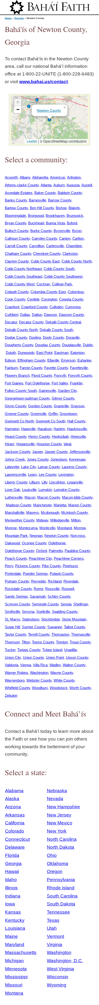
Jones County (38, 459)
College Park (62, 284)
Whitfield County (17, 688)
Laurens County (74, 467)
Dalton (37, 315)
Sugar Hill (12, 627)
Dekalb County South (56, 330)
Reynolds (38, 581)
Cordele (33, 299)
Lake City (28, 467)
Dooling (35, 337)
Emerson (68, 360)
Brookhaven (55, 216)
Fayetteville (79, 368)
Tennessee (58, 912)
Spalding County (64, 611)
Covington (49, 299)
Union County (33, 657)
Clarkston (70, 253)
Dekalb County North (21, 330)
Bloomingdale (15, 216)
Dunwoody (26, 353)
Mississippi (16, 976)
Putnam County (17, 581)
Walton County (74, 665)
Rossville (52, 589)
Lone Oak (12, 490)
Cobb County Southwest (63, 276)
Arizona (13, 806)
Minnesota (16, 968)
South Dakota (61, 903)
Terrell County (39, 634)
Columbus (76, 292)
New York (57, 831)
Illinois (11, 887)
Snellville (43, 611)
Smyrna (28, 611)
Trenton (62, 642)
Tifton (26, 642)
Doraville (73, 337)
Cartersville (55, 246)
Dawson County (71, 315)
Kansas (13, 912)
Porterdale (13, 574)
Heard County (15, 436)
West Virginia (60, 968)
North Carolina (62, 839)
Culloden (56, 307)
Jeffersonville (79, 452)
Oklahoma (57, 863)
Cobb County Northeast (23, 269)
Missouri (13, 984)
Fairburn (11, 368)
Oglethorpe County (19, 551)
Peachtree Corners (69, 558)
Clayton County (17, 261)
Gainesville (47, 391)
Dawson (50, 315)
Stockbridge (50, 619)
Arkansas (15, 814)
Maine (11, 936)
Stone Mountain (74, 619)
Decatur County (31, 322)
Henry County (39, 436)
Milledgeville (59, 520)
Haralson (44, 429)
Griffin (53, 414)
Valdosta (11, 665)
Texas (53, 920)
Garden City (67, 391)
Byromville (62, 231)
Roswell (68, 589)
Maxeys (32, 512)
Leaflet (31, 141)
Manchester (42, 505)
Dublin (88, 345)
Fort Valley (60, 383)
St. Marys (12, 619)
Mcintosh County (74, 512)
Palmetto (56, 551)
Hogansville (25, 444)
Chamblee (74, 246)
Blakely (74, 208)
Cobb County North (77, 261)
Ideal (67, 444)
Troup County (80, 642)
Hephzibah (60, 436)
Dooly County (53, 337)
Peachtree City (40, 558)
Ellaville (53, 360)
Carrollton (36, 246)
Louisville (29, 490)
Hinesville (78, 436)
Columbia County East (48, 292)
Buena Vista (55, 223)
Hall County (76, 421)
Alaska (12, 798)
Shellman (80, 604)
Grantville (61, 406)
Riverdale (70, 581)
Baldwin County (70, 193)
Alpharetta (40, 177)
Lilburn (34, 482)
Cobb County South (59, 269)
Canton (64, 238)
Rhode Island (60, 887)
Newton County (49, 110)
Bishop (61, 208)
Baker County (45, 193)
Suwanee (54, 627)
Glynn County (15, 406)
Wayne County (61, 673)
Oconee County (34, 543)
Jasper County (56, 452)
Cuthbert (11, 315)
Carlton (78, 238)
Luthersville (14, 497)
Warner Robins (16, 673)
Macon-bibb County (77, 497)
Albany (25, 177)
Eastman (61, 353)
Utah (52, 928)
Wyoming (56, 984)
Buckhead (36, 223)
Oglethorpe (57, 543)
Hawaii (12, 871)
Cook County (15, 299)
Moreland (64, 528)
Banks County (16, 200)
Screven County (17, 604)
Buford (72, 223)
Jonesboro (58, 459)
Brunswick (75, 216)
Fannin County (31, 368)
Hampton (12, 429)
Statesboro (30, 619)
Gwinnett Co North (19, 421)
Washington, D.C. (65, 960)
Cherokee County (47, 253)
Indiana (12, 895)
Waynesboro (15, 680)
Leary (32, 474)
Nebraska (57, 790)
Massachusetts (21, 952)
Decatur (11, 322)
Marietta (60, 505)
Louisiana (15, 928)
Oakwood (12, 543)
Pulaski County (61, 574)
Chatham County (18, 253)
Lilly (44, 482)
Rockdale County (18, 589)
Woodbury (40, 688)
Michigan (14, 960)
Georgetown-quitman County (27, 398)
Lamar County (49, 467)
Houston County (49, 444)
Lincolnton (57, 482)
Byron (76, 231)
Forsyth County (80, 375)
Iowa (10, 903)
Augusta (73, 185)
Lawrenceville (15, 474)
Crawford (12, 307)
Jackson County (17, 452)
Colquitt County (17, 292)
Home (8, 18)
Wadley (55, 665)
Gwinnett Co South (50, 421)
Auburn (59, 185)
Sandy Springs (16, 596)
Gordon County (40, 406)
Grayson (77, 406)
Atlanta (46, 185)
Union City (13, 657)
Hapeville (28, 429)
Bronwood (36, 216)
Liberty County (16, 482)
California (15, 822)
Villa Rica (40, 665)
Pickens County (27, 566)
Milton (75, 520)
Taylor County (15, 634)
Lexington (66, 474)
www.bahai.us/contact (43, 81)
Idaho (11, 879)
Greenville (38, 414)
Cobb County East (45, 261)
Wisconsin (57, 976)
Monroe (11, 528)
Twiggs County (28, 650)
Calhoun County (17, 238)
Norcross (77, 536)
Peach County (16, 558)
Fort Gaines (14, 383)
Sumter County (33, 627)
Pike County (51, 566)
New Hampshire (63, 806)
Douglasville (71, 345)
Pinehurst (70, 566)
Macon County (48, 497)
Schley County (59, 596)
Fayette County (56, 368)
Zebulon (11, 695)
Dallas (25, 315)
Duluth (11, 353)
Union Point (55, 657)
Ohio (52, 855)
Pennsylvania (61, 879)
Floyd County (41, 375)
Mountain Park (16, 536)
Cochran (43, 284)
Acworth (11, 177)
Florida (12, 855)
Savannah (38, 596)
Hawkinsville (77, 429)
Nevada (55, 798)
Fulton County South (21, 391)
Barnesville (37, 200)
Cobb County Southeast (23, 276)
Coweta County (71, 299)
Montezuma (28, 528)
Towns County (43, 642)
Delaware (15, 847)
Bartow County (16, 208)
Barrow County (59, 200)
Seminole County (45, 604)
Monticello (47, 528)
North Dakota (60, 847)
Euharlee (84, 360)
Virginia (54, 944)
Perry (9, 566)
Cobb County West (20, 284)
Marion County (79, 505)
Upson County (77, 657)
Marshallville (14, 512)
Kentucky (15, 920)
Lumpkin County (66, 490)
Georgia (19, 18)
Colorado (14, 831)
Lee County (47, 474)
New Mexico (59, 822)
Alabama (14, 790)
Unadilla (70, 650)
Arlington (74, 177)
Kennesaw (77, 459)
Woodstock (59, 688)
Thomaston (60, 634)
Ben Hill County (42, 208)
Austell (86, 185)
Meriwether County (19, 520)
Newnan (36, 536)
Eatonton (77, 353)
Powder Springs (35, 574)
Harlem (59, 429)
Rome (38, 589)
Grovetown (68, 414)
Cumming (72, 307)
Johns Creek (15, 459)
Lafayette (12, 467)
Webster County (39, 680)
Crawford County (34, 307)
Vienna (25, 665)
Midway (42, 520)
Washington (39, 673)
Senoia (66, 604)
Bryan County (15, 223)
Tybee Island (52, 650)
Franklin (76, 383)
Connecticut (17, 839)
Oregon (54, 871)
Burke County (41, 231)
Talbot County (74, 627)
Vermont (55, 936)
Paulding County (77, 551)
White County (64, 680)
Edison (10, 360)
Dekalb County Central (63, 322)
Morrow (80, 528)
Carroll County (16, 246)
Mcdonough (50, 512)
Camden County (44, 238)
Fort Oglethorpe (37, 383)
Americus (57, 177)
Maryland (14, 944)
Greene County (17, 414)
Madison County (18, 505)
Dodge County (16, 337)
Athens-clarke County (22, 185)
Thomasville (80, 634)
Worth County (80, 688)
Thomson (12, 642)
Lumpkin (45, 490)
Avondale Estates (18, 193)
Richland (55, 581)
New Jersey (59, 814)
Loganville (75, 482)
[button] (37, 99)
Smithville (12, 611)
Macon (30, 497)
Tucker (10, 650)
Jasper (37, 452)
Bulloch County (16, 231)
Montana (14, 993)
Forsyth (60, 375)
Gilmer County (63, 398)
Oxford (41, 551)
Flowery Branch (17, 375)
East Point (44, 353)
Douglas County (47, 345)
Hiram (9, 444)
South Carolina (62, 895)
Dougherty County (19, 345)
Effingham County (31, 360)
